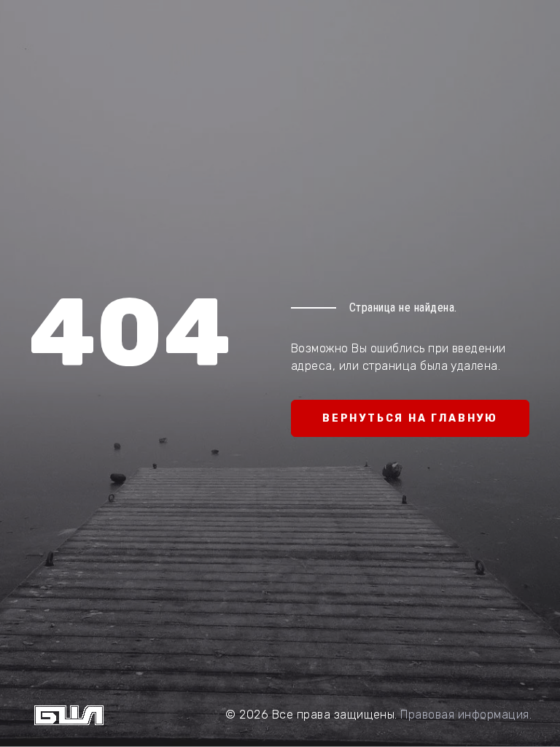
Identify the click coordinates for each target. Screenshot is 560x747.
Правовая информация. (466, 714)
